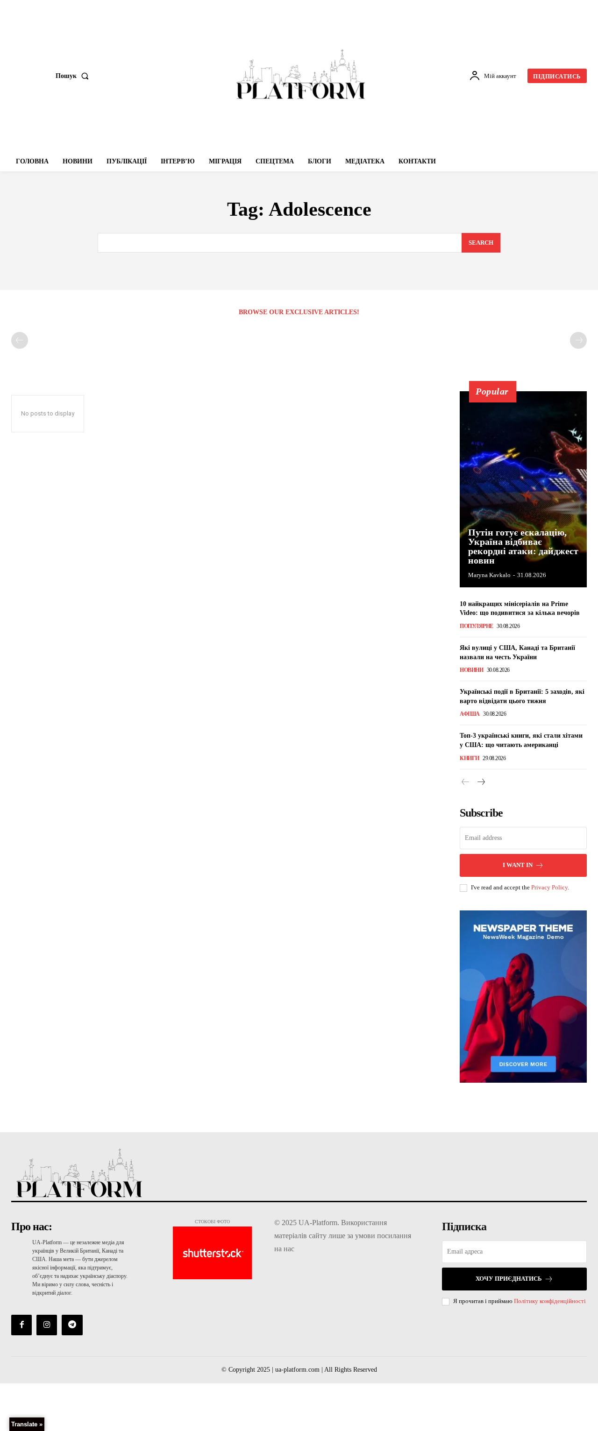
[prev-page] (19, 340)
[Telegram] (72, 1325)
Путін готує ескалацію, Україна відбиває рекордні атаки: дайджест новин (523, 546)
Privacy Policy (549, 887)
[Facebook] (21, 1325)
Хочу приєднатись (509, 1278)
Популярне (476, 626)
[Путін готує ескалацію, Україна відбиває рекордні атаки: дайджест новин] (523, 489)
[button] (74, 76)
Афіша (470, 714)
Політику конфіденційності (550, 1300)
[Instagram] (46, 1325)
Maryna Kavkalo (489, 574)
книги (469, 758)
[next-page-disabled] (578, 340)
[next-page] (480, 782)
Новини (471, 670)
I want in (518, 864)
